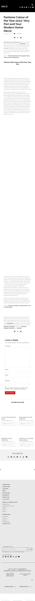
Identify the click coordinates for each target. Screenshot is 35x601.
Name (7, 369)
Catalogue (5, 516)
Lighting (5, 488)
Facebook (12, 328)
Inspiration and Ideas (9, 326)
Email (7, 375)
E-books (4, 520)
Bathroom (5, 495)
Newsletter (10, 323)
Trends (4, 507)
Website (7, 380)
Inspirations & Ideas (8, 506)
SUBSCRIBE (29, 549)
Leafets (4, 518)
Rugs (4, 490)
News (4, 509)
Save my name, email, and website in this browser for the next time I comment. (16, 388)
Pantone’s (23, 43)
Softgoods (6, 493)
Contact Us (6, 523)
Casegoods (6, 484)
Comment (7, 346)
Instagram (6, 328)
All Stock (5, 499)
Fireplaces (5, 497)
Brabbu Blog (6, 504)
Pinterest (23, 326)
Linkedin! (19, 328)
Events (4, 511)
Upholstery (6, 486)
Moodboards (6, 521)
